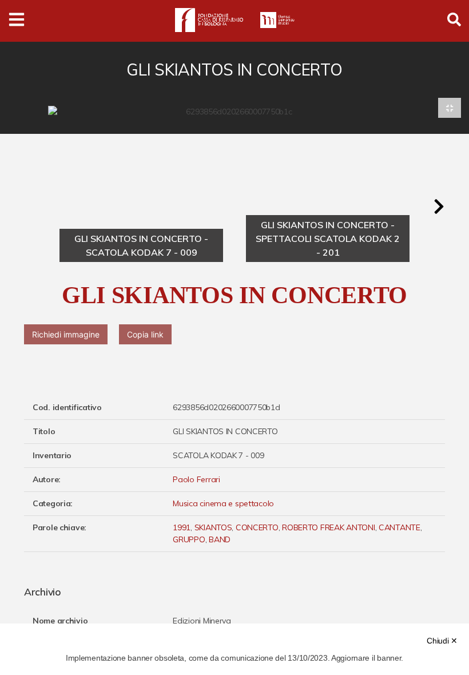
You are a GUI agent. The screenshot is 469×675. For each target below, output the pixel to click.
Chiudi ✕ (442, 640)
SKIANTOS (213, 527)
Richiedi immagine (66, 334)
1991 (181, 527)
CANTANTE (399, 527)
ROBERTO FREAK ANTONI (328, 527)
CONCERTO (257, 527)
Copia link (145, 334)
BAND (219, 539)
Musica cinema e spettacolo (223, 503)
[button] (438, 206)
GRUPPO (189, 539)
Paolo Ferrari (196, 479)
